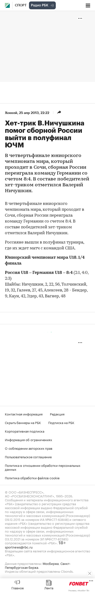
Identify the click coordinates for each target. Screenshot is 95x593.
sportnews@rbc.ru (19, 546)
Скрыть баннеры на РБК (23, 422)
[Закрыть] (90, 573)
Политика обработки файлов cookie (32, 477)
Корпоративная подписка (24, 430)
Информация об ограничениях (28, 439)
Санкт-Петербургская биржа (38, 565)
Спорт (21, 5)
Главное (17, 587)
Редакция (57, 413)
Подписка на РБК (61, 422)
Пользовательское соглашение (28, 456)
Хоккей (11, 112)
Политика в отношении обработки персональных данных (42, 467)
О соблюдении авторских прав (28, 448)
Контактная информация (24, 413)
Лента (48, 587)
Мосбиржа (51, 563)
